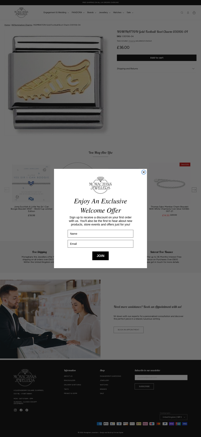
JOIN (100, 256)
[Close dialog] (144, 172)
